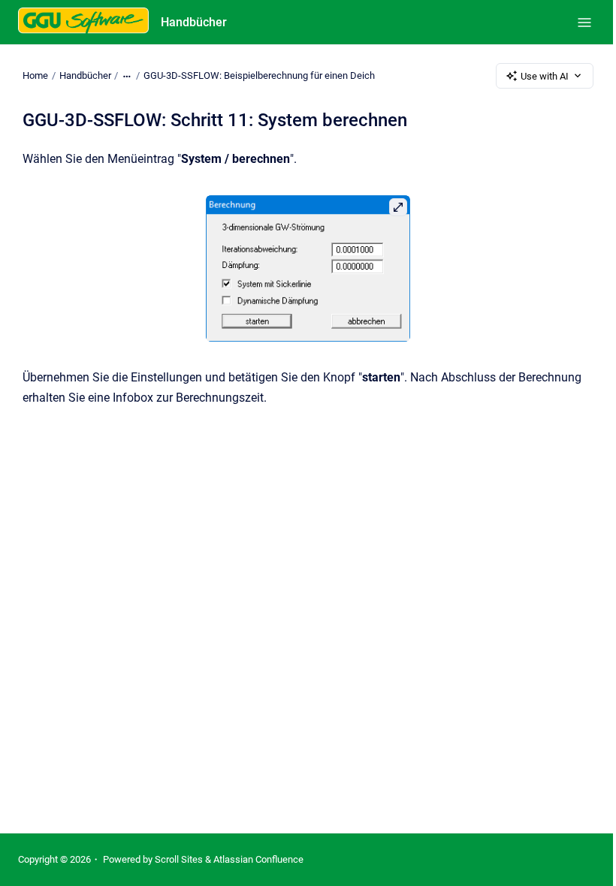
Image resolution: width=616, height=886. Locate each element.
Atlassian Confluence (258, 859)
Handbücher (194, 22)
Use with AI (545, 76)
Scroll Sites (179, 859)
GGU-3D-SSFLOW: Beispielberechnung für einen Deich (259, 75)
